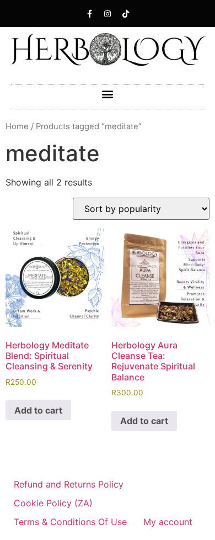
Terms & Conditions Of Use (70, 521)
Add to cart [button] (38, 410)
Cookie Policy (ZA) (53, 503)
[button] (108, 94)
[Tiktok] (125, 14)
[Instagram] (107, 14)
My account (167, 521)
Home (17, 126)
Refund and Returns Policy (68, 484)
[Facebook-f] (89, 14)
